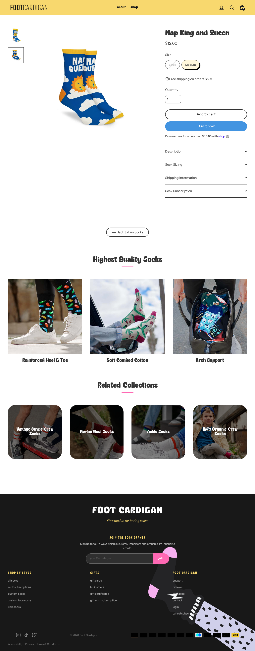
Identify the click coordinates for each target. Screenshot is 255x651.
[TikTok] (26, 635)
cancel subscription (185, 613)
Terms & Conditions (48, 644)
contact (177, 600)
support (177, 580)
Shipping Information (181, 178)
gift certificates (99, 594)
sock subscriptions (19, 587)
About (121, 7)
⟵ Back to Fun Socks (127, 232)
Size (168, 55)
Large (172, 64)
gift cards (96, 580)
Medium (190, 64)
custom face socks (19, 600)
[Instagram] (18, 635)
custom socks (16, 594)
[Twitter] (34, 635)
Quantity (171, 90)
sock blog (178, 594)
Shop (134, 7)
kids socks (14, 607)
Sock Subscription (178, 191)
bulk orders (97, 587)
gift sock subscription (103, 600)
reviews (177, 587)
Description (173, 151)
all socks (13, 580)
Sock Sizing (173, 164)
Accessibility (15, 644)
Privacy (29, 644)
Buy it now (206, 126)
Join (161, 558)
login (176, 607)
